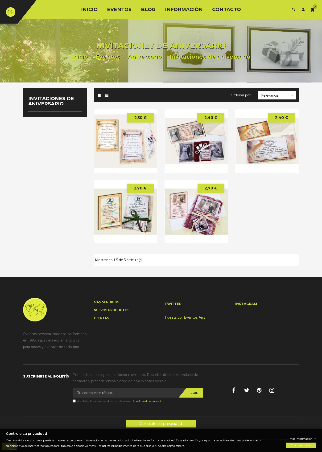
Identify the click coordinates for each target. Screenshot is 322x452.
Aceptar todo (300, 445)
